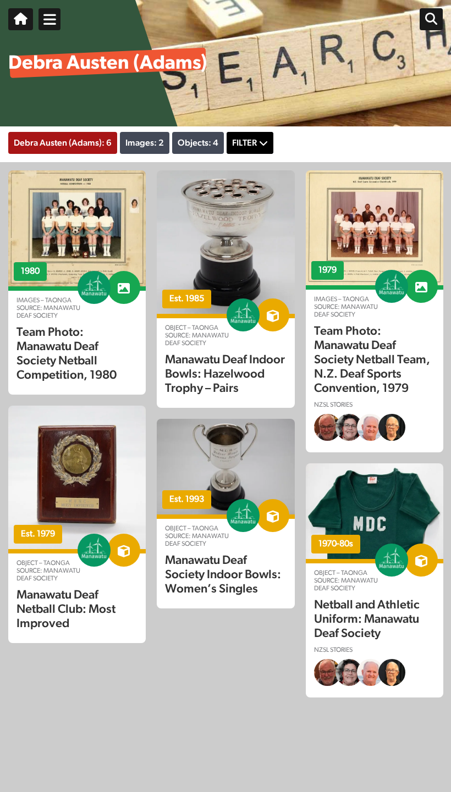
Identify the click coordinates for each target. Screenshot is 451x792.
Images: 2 (144, 143)
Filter (244, 143)
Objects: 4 (198, 143)
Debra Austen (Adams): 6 (63, 143)
